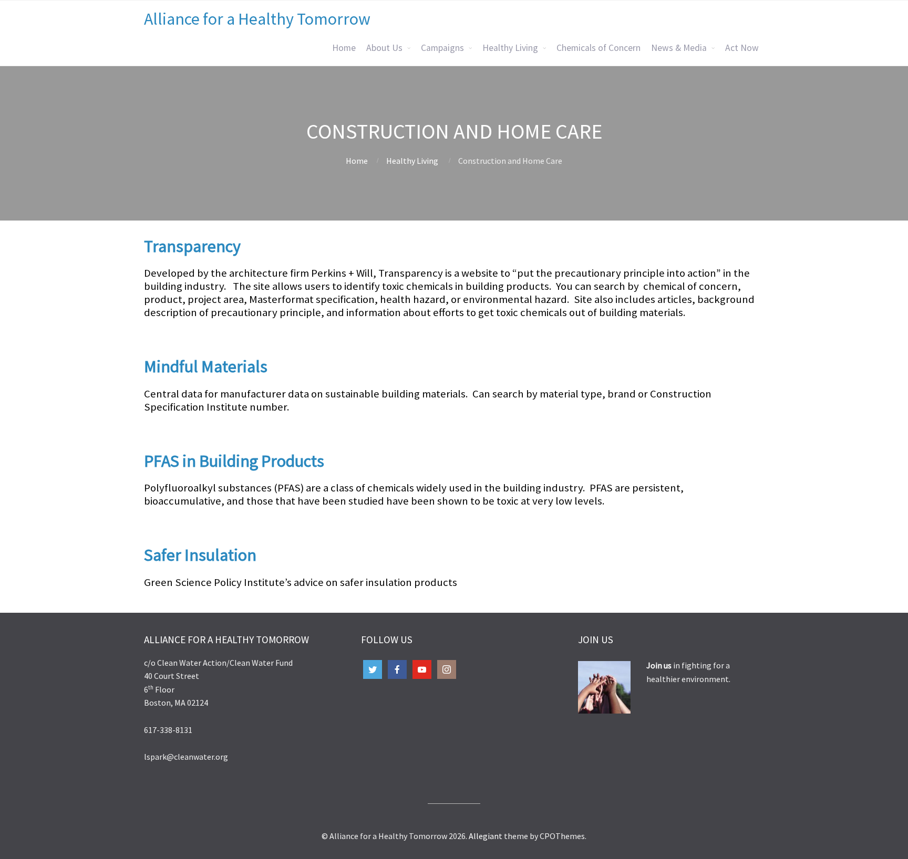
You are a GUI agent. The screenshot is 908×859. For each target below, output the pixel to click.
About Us (384, 48)
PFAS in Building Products (234, 461)
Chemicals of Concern (598, 48)
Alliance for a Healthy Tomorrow (257, 18)
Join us (659, 665)
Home (344, 48)
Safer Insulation (200, 554)
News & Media (679, 48)
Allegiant (485, 836)
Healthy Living (510, 48)
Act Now (742, 48)
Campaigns (442, 48)
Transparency (192, 246)
